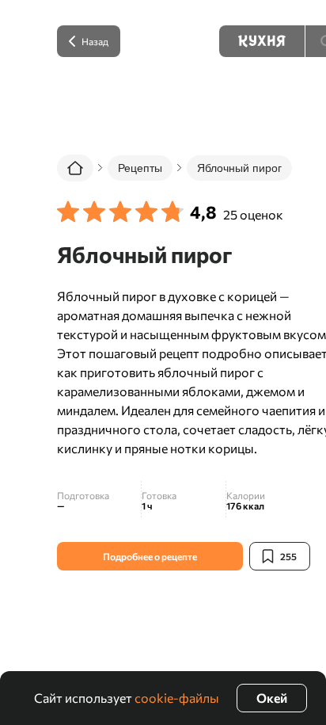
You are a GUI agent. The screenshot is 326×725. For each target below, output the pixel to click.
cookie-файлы (177, 697)
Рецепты (140, 168)
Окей (271, 697)
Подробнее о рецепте (150, 556)
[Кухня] (262, 41)
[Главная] (75, 168)
